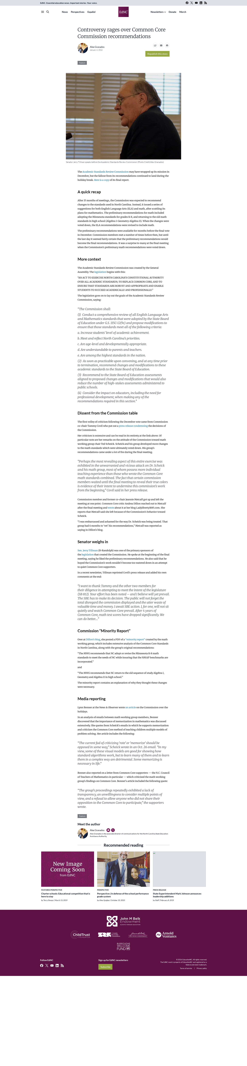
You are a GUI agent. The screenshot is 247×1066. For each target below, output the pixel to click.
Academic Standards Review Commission (105, 171)
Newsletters (157, 11)
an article (130, 707)
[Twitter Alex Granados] (113, 830)
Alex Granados (97, 46)
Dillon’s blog (93, 639)
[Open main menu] (42, 11)
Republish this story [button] (157, 53)
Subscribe (105, 966)
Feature (82, 63)
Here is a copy (101, 179)
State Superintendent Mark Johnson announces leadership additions (177, 895)
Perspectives (77, 11)
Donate (172, 11)
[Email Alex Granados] (108, 830)
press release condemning (133, 425)
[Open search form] (47, 11)
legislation (100, 271)
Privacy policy (202, 968)
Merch (182, 11)
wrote (111, 507)
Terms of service (186, 968)
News (65, 11)
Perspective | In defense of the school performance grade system (123, 895)
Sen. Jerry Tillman (88, 550)
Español (91, 11)
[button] (161, 45)
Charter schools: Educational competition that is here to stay (65, 895)
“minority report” (135, 639)
